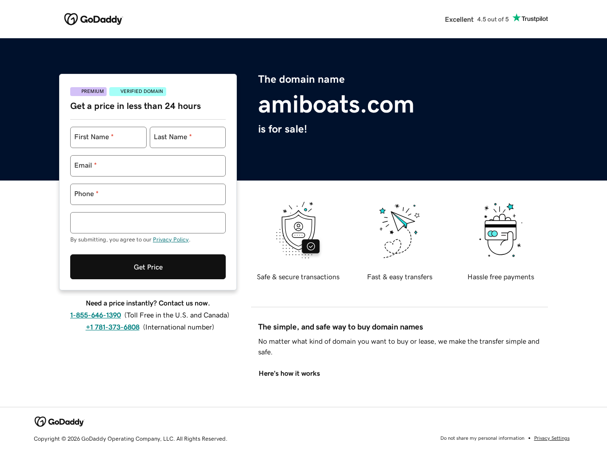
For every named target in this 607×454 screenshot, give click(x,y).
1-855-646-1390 (95, 314)
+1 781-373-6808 (113, 326)
